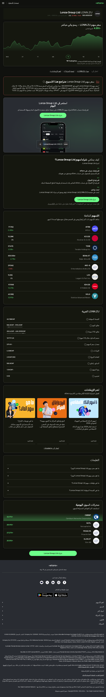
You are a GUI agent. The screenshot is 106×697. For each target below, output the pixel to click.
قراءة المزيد (93, 441)
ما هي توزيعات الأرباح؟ (25, 421)
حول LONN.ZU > (83, 71)
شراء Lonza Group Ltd (53, 115)
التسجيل (99, 61)
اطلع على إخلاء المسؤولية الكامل (86, 667)
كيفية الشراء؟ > (69, 71)
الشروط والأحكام (87, 675)
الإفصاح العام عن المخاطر (97, 675)
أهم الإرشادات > (55, 71)
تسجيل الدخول (13, 3)
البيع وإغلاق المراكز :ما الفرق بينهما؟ (52, 421)
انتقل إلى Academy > (51, 448)
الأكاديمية (51, 204)
